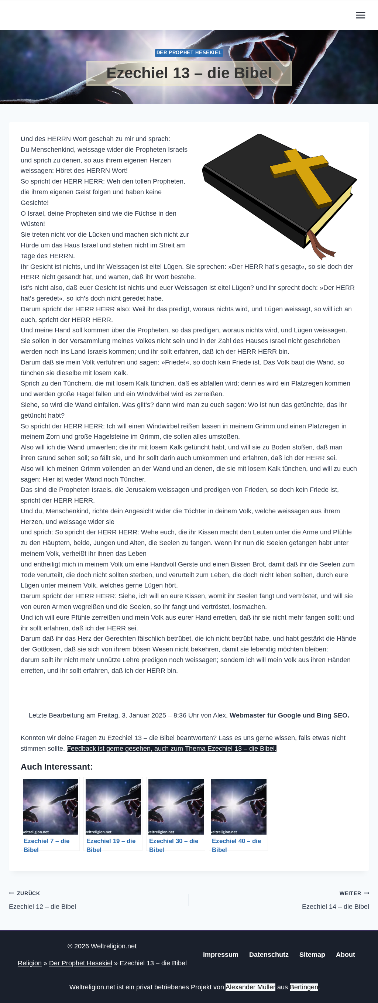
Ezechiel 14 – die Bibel (335, 900)
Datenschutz (269, 954)
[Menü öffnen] (360, 15)
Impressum (220, 954)
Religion (30, 963)
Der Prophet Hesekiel (189, 52)
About (345, 954)
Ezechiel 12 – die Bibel (42, 900)
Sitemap (312, 954)
